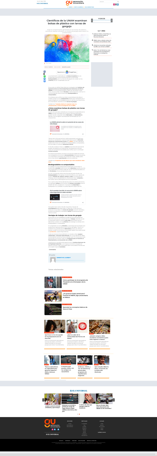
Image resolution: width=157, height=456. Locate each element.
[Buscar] (118, 2)
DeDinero (84, 429)
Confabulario (84, 433)
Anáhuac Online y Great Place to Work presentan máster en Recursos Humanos (102, 35)
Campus (70, 7)
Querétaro (102, 425)
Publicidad (74, 440)
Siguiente (114, 399)
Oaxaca (102, 428)
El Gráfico (84, 426)
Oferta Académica (78, 7)
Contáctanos (67, 440)
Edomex (84, 432)
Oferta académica (70, 425)
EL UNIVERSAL (84, 423)
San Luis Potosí (102, 426)
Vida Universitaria (89, 7)
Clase (84, 425)
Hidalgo (102, 429)
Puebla (102, 423)
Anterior (43, 399)
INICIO (46, 67)
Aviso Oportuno (84, 435)
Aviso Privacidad (81, 440)
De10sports (84, 428)
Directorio (61, 440)
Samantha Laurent (66, 67)
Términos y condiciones (91, 440)
